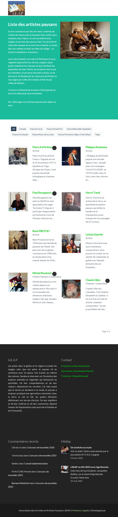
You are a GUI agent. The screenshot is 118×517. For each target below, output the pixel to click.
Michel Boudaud (42, 273)
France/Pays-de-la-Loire (43, 134)
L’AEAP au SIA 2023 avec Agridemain (90, 467)
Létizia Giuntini (94, 234)
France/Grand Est (55, 129)
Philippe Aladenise (96, 147)
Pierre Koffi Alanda (44, 147)
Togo (97, 134)
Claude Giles (93, 280)
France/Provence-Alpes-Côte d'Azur (74, 134)
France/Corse (36, 129)
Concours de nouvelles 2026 (41, 447)
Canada (22, 129)
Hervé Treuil (93, 192)
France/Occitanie (20, 134)
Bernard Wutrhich (20, 483)
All (14, 129)
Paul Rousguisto (42, 192)
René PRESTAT (41, 231)
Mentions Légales (81, 510)
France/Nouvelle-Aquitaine (79, 129)
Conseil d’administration (36, 463)
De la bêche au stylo (81, 447)
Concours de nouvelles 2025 (43, 455)
